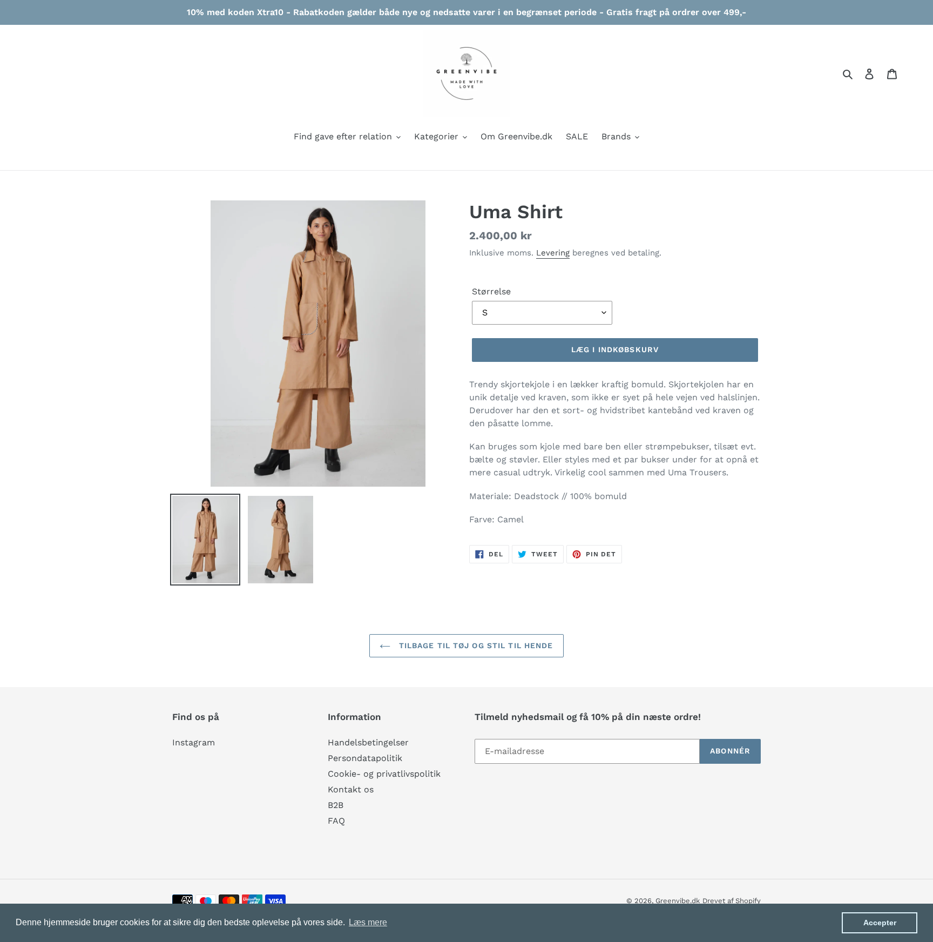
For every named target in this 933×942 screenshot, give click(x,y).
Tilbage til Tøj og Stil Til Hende (474, 645)
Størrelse (491, 291)
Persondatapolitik (365, 758)
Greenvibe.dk (677, 901)
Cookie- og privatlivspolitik (384, 774)
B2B (335, 805)
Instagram (193, 742)
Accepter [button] (879, 922)
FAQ (336, 821)
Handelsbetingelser (368, 742)
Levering (553, 253)
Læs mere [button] (368, 922)
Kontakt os (351, 789)
